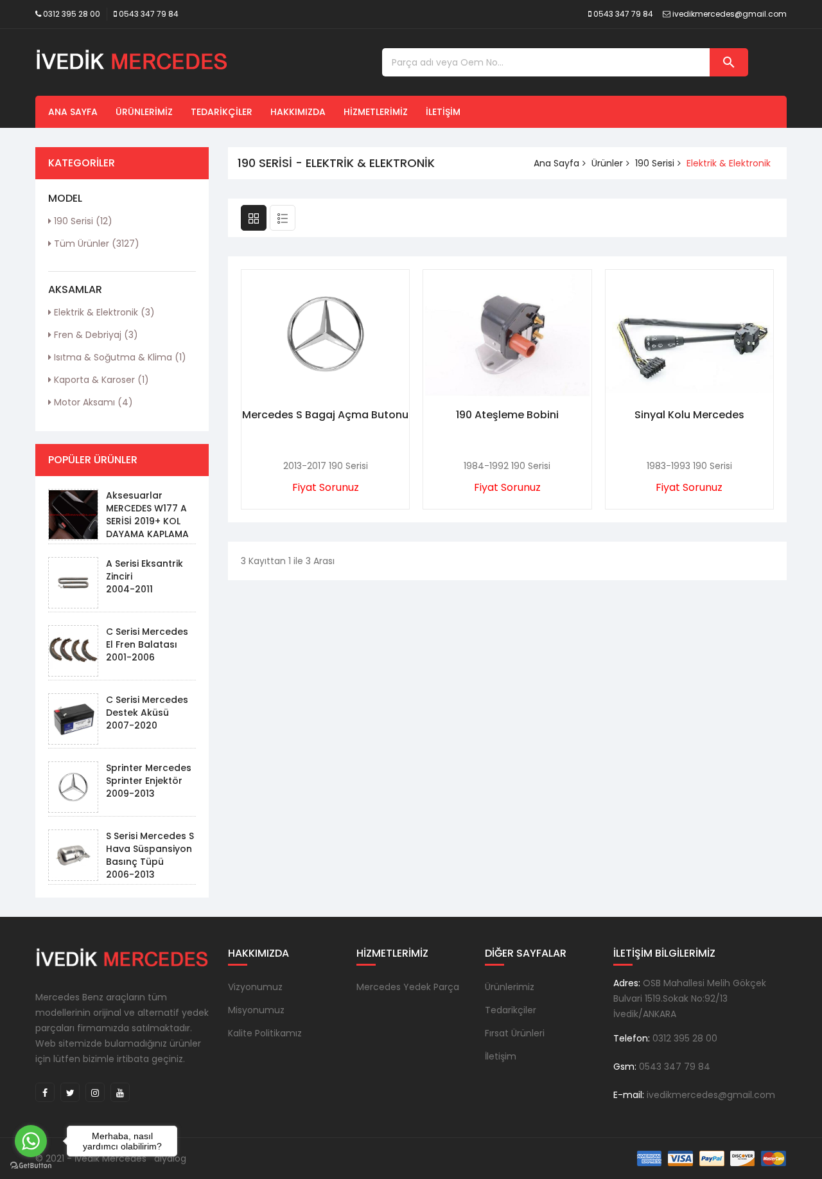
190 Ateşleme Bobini (507, 414)
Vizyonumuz (255, 986)
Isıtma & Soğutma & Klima (118, 357)
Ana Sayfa (73, 111)
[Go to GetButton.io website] (30, 1166)
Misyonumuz (256, 1010)
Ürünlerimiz (144, 111)
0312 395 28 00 (71, 13)
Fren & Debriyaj (94, 334)
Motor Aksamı (92, 402)
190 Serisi (81, 221)
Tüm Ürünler (95, 243)
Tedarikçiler (221, 111)
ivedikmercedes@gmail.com (729, 13)
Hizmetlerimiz (376, 111)
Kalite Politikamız (265, 1033)
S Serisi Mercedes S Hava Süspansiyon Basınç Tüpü (150, 848)
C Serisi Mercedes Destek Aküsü (147, 706)
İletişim (443, 111)
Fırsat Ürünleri (515, 1033)
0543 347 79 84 (149, 13)
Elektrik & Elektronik (103, 312)
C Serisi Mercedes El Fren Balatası (147, 638)
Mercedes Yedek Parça (407, 986)
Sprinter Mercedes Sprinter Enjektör (148, 774)
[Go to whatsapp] (31, 1141)
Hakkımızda (298, 111)
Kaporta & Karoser (100, 379)
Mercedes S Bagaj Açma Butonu (325, 414)
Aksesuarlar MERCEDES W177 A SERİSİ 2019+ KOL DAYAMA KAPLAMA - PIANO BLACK (147, 521)
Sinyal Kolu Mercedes (689, 414)
